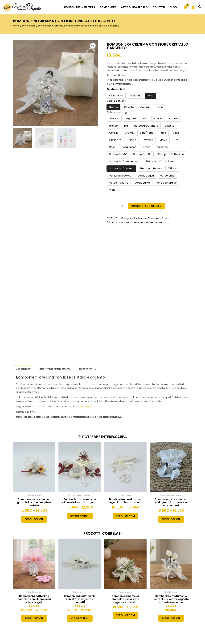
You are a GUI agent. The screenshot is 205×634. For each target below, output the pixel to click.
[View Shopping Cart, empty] (185, 7)
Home (16, 25)
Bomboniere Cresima (50, 25)
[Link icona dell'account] (193, 7)
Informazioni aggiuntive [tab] (54, 368)
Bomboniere (29, 25)
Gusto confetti (116, 89)
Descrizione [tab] (23, 368)
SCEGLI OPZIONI (34, 519)
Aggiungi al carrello (146, 206)
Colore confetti (116, 100)
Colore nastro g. (117, 112)
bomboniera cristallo (152, 222)
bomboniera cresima (129, 222)
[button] (200, 7)
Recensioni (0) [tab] (88, 368)
